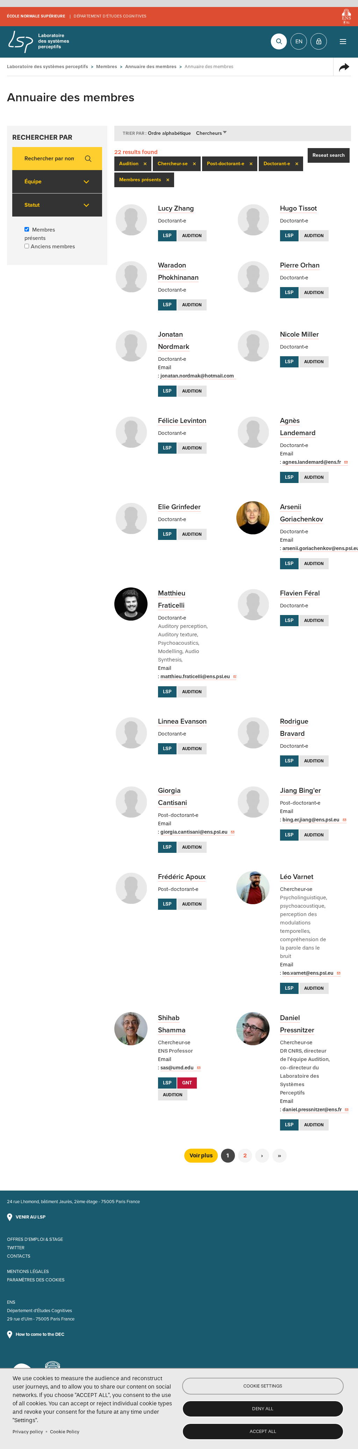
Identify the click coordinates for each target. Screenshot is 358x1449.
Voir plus (201, 1155)
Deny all (262, 1409)
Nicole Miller (299, 334)
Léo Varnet (296, 877)
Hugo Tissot (298, 208)
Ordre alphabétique (169, 133)
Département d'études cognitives (110, 16)
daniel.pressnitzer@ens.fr (312, 1110)
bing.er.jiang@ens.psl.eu (310, 820)
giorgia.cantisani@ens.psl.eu (194, 832)
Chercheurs (212, 133)
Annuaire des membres (151, 66)
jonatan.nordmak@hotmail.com (197, 376)
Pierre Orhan (300, 265)
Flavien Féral (300, 593)
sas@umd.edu (177, 1068)
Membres (106, 66)
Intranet (318, 41)
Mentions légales (28, 1271)
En (298, 41)
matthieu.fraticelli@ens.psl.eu (195, 677)
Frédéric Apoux (182, 877)
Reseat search (329, 155)
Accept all (263, 1431)
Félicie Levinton (182, 421)
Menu (343, 41)
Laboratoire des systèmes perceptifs (38, 42)
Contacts (18, 1256)
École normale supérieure (36, 16)
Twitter (15, 1248)
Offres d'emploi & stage (35, 1239)
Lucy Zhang (176, 208)
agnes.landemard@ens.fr (311, 462)
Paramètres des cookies (36, 1280)
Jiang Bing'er (300, 790)
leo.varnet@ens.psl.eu (308, 973)
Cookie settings (262, 1386)
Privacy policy (28, 1432)
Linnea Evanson (182, 721)
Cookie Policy (64, 1432)
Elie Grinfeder (179, 507)
